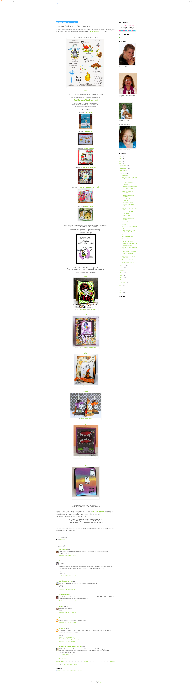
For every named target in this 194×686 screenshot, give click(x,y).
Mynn (85, 276)
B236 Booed (92, 498)
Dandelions (125, 175)
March (122, 277)
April (121, 275)
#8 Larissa (89, 112)
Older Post (112, 661)
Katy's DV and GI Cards (128, 189)
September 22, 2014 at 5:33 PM (67, 641)
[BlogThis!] (63, 537)
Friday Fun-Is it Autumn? (129, 251)
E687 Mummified (92, 309)
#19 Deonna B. (89, 206)
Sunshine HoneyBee (65, 581)
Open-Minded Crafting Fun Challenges (69, 639)
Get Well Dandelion (127, 254)
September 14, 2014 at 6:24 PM (67, 589)
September (123, 173)
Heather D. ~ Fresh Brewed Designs (70, 646)
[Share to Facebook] (66, 537)
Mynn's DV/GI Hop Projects (127, 192)
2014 (120, 163)
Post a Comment (62, 658)
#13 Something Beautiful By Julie (89, 187)
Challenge (62, 539)
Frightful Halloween (127, 241)
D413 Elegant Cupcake (82, 347)
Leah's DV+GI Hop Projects (127, 199)
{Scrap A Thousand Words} (66, 637)
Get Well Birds (126, 216)
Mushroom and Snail (128, 262)
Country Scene (126, 222)
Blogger (100, 682)
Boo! (123, 234)
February (123, 280)
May (121, 272)
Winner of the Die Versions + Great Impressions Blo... (129, 179)
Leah (85, 315)
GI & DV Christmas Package (127, 183)
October (122, 170)
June (121, 270)
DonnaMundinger (65, 594)
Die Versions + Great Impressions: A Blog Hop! (128, 204)
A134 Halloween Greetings (86, 418)
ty (86, 424)
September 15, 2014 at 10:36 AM (68, 601)
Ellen (85, 353)
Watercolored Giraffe (128, 260)
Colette (61, 561)
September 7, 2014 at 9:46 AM (67, 555)
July (121, 268)
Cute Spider (125, 224)
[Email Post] (58, 537)
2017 (120, 156)
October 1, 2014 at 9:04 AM (66, 654)
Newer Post (59, 661)
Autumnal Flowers (127, 239)
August (122, 265)
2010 (120, 293)
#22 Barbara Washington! (86, 100)
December (123, 166)
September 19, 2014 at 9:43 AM (67, 612)
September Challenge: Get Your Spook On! (129, 244)
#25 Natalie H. (88, 132)
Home (86, 661)
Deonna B (62, 618)
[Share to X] (65, 537)
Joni (85, 465)
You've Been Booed (127, 236)
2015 (120, 161)
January (122, 282)
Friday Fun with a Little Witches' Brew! (128, 231)
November (123, 168)
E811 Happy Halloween (82, 309)
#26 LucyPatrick (89, 148)
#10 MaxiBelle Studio (89, 167)
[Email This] (61, 537)
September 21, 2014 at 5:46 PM (67, 622)
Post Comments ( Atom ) (71, 664)
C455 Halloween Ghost (83, 498)
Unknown (62, 628)
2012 (120, 288)
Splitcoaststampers (98, 511)
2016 (120, 159)
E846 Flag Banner (92, 347)
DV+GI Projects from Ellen (129, 186)
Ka (85, 424)
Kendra (85, 391)
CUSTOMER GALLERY (96, 32)
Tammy (61, 606)
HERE (85, 91)
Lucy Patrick (63, 549)
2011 (120, 290)
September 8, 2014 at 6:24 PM (67, 576)
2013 (120, 285)
